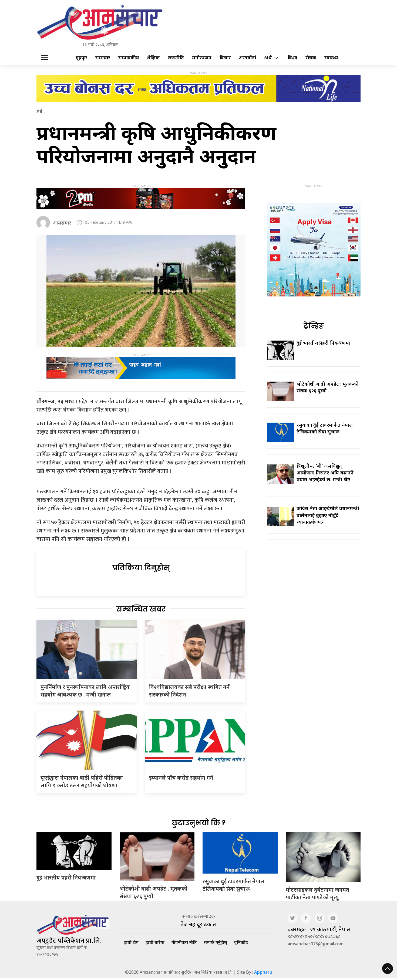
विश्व (292, 57)
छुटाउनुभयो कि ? (199, 823)
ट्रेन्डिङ (314, 326)
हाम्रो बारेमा (155, 942)
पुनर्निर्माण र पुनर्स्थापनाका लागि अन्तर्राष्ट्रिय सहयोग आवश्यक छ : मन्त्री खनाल (85, 690)
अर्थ (268, 57)
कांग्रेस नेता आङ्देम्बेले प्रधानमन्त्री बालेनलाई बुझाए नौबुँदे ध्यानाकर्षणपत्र (328, 515)
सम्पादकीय (128, 57)
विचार (225, 57)
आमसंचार (62, 222)
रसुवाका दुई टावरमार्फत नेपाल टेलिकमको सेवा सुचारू (325, 428)
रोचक (310, 57)
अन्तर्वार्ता (247, 57)
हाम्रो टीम (131, 942)
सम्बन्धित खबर (141, 609)
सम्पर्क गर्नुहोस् (215, 942)
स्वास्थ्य (331, 57)
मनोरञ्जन (201, 57)
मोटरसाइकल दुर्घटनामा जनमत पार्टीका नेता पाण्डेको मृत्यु (317, 893)
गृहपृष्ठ (81, 57)
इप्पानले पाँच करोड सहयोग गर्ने (181, 777)
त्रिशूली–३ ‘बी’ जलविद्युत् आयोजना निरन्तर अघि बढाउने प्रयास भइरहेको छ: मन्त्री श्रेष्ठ (325, 473)
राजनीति (176, 57)
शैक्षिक (153, 57)
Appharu (263, 972)
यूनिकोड (241, 942)
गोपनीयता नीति (184, 942)
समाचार (102, 57)
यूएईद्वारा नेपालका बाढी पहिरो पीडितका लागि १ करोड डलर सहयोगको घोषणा (82, 781)
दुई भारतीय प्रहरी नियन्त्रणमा (323, 342)
